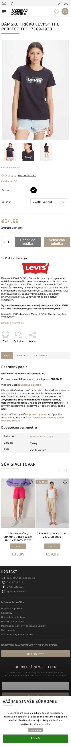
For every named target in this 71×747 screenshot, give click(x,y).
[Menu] (4, 10)
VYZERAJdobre (15, 586)
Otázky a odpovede (12, 621)
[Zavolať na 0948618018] (12, 3)
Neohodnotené (27, 176)
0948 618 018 (15, 582)
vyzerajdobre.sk (16, 591)
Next (65, 470)
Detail (18, 546)
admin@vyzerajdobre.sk (21, 577)
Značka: (9, 180)
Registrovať (35, 653)
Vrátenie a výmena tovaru (17, 634)
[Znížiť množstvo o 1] (4, 242)
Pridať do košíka (27, 241)
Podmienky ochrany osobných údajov (23, 625)
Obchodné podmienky (14, 617)
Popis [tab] (7, 355)
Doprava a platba (11, 608)
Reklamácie (8, 630)
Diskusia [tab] (20, 355)
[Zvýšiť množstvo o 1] (12, 242)
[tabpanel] (18, 518)
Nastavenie (36, 730)
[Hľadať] (59, 3)
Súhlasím (36, 738)
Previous (59, 470)
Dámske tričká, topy (41, 436)
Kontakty (6, 612)
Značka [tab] (38, 355)
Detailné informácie (12, 322)
